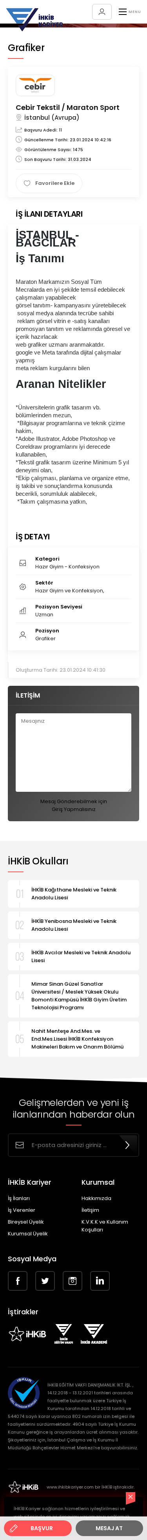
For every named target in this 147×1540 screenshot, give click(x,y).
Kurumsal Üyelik (28, 1233)
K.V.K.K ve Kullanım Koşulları (105, 1225)
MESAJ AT (109, 1528)
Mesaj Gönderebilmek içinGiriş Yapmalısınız (73, 805)
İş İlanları (19, 1198)
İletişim (90, 1210)
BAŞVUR (42, 1528)
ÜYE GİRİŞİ (102, 12)
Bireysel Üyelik (26, 1222)
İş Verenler (21, 1210)
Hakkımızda (96, 1198)
